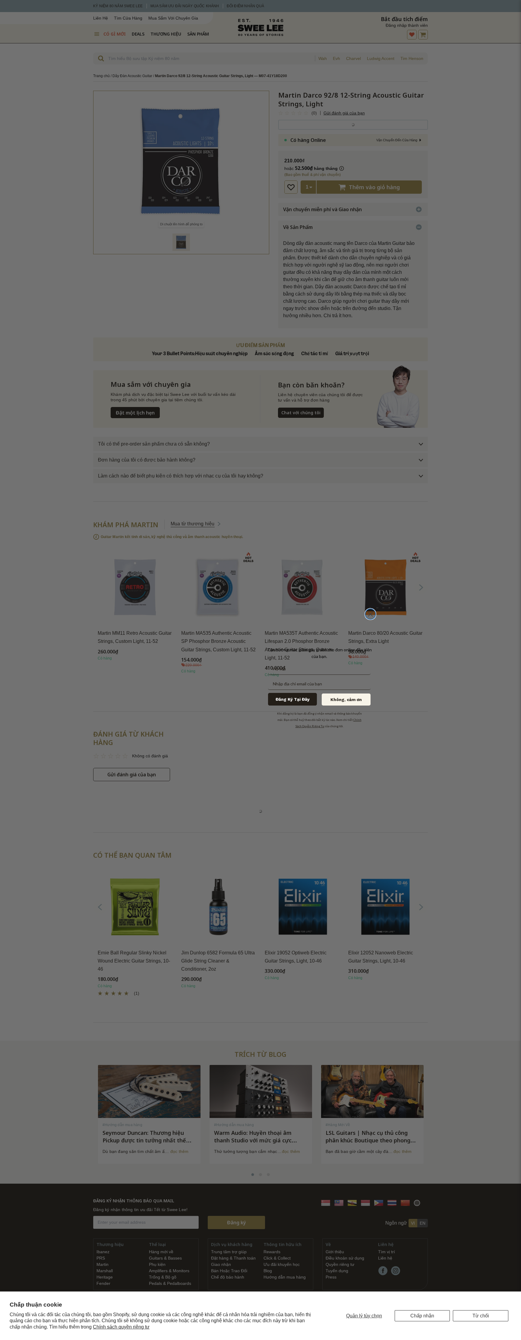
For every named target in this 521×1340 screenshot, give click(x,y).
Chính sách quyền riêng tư (121, 1326)
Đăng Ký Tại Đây (293, 699)
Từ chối (480, 1315)
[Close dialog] (370, 614)
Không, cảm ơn (346, 699)
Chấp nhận (422, 1315)
